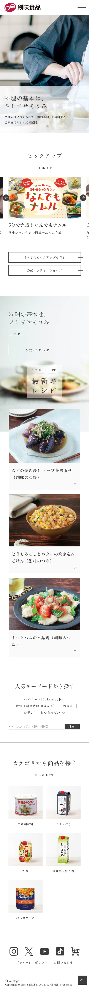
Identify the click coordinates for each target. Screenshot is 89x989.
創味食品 (22, 7)
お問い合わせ (63, 962)
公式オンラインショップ (44, 270)
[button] (6, 197)
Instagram (14, 951)
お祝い (29, 712)
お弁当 (68, 706)
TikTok (60, 951)
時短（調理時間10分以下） (36, 706)
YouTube (44, 951)
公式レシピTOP (37, 350)
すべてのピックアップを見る (44, 257)
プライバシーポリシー (32, 962)
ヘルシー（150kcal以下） (44, 699)
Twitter (29, 951)
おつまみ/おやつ (52, 712)
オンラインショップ (75, 951)
